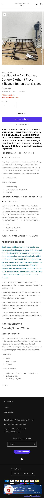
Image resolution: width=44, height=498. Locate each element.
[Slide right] (26, 68)
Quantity (4, 101)
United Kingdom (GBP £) (21, 473)
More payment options (22, 124)
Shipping (11, 91)
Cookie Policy (9, 412)
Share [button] (6, 385)
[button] (2, 4)
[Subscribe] (34, 444)
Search (6, 407)
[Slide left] (17, 68)
